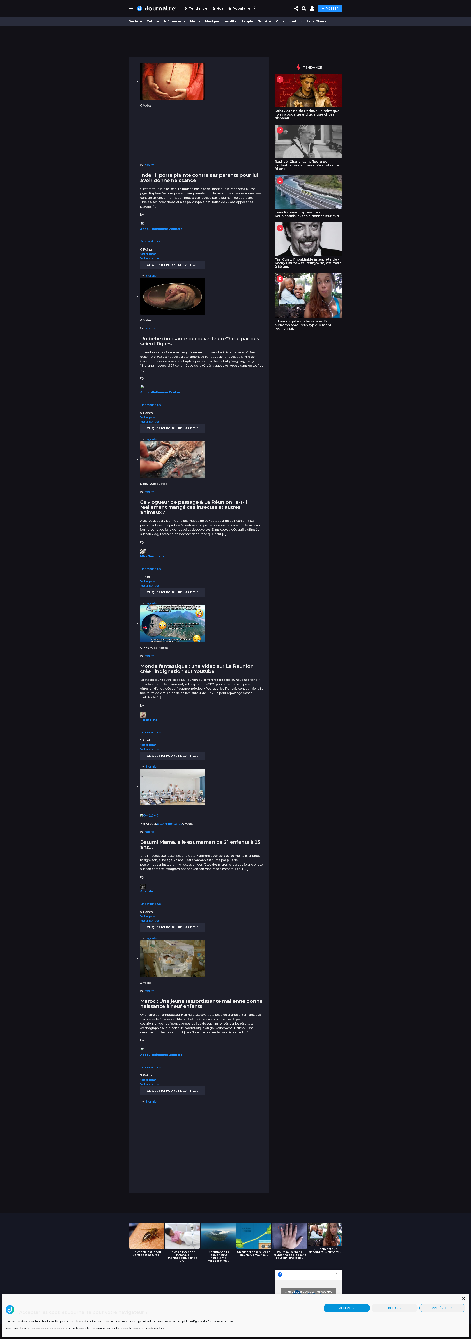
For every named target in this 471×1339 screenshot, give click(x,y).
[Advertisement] (235, 40)
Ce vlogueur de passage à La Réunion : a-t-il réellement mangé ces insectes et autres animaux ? (193, 507)
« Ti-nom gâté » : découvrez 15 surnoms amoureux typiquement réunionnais (303, 325)
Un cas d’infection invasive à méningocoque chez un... (182, 1256)
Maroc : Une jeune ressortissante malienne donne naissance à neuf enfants (201, 1003)
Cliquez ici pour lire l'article (173, 265)
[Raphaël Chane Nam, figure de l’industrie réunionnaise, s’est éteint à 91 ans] (308, 141)
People (247, 21)
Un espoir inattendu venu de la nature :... (147, 1253)
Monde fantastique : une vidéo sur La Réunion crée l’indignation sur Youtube (197, 668)
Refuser (394, 1308)
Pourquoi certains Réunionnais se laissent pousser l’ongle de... (289, 1254)
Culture (153, 21)
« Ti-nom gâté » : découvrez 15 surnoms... (325, 1250)
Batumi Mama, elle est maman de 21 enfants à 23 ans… (200, 844)
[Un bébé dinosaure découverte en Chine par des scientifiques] (172, 296)
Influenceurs (175, 21)
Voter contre (149, 258)
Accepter (347, 1308)
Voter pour (148, 254)
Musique (212, 21)
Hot (220, 8)
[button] (463, 1298)
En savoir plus (150, 241)
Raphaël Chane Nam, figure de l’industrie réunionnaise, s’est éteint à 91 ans (307, 165)
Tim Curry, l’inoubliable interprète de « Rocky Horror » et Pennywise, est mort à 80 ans (308, 263)
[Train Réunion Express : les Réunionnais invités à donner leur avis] (308, 192)
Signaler (152, 275)
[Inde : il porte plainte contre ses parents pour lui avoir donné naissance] (172, 81)
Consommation (289, 21)
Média (195, 21)
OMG (155, 815)
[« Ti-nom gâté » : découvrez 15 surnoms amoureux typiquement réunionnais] (308, 295)
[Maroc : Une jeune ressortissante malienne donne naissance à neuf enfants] (172, 958)
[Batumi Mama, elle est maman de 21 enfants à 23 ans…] (172, 787)
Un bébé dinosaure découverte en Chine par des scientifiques (199, 341)
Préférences (442, 1308)
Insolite (230, 21)
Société (135, 21)
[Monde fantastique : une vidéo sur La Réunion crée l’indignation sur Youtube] (172, 623)
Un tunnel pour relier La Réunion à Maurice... (253, 1253)
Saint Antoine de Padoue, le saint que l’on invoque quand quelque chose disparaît (307, 114)
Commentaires (169, 824)
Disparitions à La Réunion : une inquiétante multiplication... (218, 1256)
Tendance (198, 8)
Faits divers (316, 21)
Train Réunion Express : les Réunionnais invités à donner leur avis (307, 214)
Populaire (241, 8)
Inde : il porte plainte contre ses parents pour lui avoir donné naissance (199, 177)
